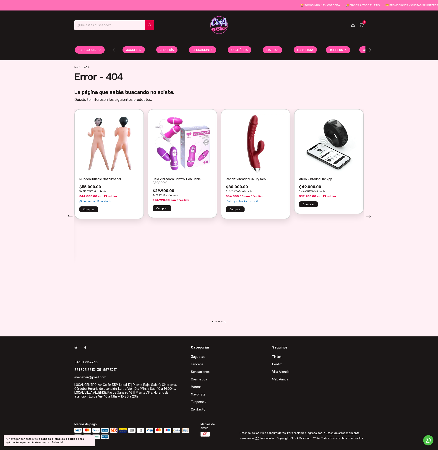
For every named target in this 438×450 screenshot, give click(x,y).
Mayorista (305, 50)
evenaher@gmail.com (90, 377)
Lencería (167, 50)
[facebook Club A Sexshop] (85, 347)
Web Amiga (280, 379)
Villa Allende (280, 372)
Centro (277, 364)
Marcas (272, 50)
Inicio (77, 67)
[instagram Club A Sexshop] (76, 347)
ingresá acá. (315, 432)
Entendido (58, 442)
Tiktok (277, 357)
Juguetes (133, 50)
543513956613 (86, 362)
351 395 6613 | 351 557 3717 (95, 370)
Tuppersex (338, 50)
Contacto (198, 409)
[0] (361, 25)
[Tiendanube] (257, 439)
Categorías (87, 50)
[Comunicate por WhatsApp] (428, 440)
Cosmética (239, 50)
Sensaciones (203, 50)
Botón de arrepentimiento (343, 432)
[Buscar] (149, 25)
